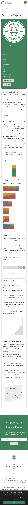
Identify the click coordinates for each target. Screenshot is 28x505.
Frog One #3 (6, 115)
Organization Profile (8, 80)
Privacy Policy (14, 466)
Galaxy (21, 464)
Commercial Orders (14, 464)
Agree (14, 502)
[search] (14, 9)
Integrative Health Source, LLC (10, 51)
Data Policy (21, 466)
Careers (14, 468)
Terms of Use (7, 466)
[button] (25, 3)
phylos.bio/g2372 (7, 76)
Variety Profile (7, 84)
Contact (6, 464)
